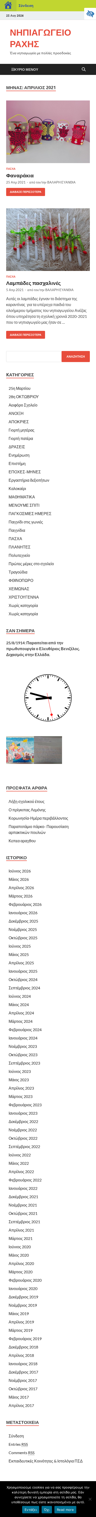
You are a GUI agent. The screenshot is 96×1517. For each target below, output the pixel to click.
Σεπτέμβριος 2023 (24, 1063)
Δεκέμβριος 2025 (23, 921)
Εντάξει (31, 1510)
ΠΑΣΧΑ (11, 168)
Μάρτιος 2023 (20, 1096)
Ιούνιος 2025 (20, 946)
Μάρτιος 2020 (20, 1271)
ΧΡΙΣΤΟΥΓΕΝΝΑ (24, 597)
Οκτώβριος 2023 (23, 1054)
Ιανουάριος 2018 (23, 1363)
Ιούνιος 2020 (20, 1246)
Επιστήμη (17, 463)
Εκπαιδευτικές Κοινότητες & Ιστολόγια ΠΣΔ (46, 1461)
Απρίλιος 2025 (21, 962)
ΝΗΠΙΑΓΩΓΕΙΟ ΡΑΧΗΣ (40, 38)
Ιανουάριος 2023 (23, 1113)
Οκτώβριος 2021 (23, 1213)
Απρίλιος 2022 (21, 1171)
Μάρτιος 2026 (20, 896)
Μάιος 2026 (19, 879)
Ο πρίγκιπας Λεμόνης (27, 809)
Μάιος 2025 (19, 954)
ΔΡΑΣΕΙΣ (17, 446)
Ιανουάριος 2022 (23, 1188)
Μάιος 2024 (19, 1004)
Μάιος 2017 (19, 1397)
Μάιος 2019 (19, 1313)
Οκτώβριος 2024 (23, 979)
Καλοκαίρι (17, 488)
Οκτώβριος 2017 (23, 1388)
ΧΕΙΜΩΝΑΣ (19, 588)
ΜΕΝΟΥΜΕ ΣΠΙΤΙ (24, 505)
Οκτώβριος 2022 (23, 1138)
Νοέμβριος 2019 (23, 1305)
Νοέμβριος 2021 (23, 1205)
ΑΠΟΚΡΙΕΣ (19, 421)
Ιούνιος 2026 (20, 871)
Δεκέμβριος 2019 (23, 1296)
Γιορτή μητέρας (21, 430)
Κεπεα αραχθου (22, 840)
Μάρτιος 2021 (20, 1238)
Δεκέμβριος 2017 (23, 1372)
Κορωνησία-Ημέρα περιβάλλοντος (38, 818)
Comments (21, 1452)
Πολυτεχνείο (19, 555)
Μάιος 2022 (19, 1163)
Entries (18, 1444)
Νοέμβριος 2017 (23, 1380)
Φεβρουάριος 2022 (25, 1180)
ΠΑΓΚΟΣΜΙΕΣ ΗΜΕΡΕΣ (30, 513)
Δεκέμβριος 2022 (23, 1121)
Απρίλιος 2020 (21, 1263)
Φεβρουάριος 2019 (25, 1338)
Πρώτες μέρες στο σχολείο (31, 563)
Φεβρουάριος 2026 (25, 904)
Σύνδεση (25, 5)
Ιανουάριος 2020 (23, 1288)
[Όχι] (89, 1499)
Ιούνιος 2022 (20, 1154)
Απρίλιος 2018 (21, 1355)
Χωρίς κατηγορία (23, 605)
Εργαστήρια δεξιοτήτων (29, 480)
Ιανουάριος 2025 (23, 971)
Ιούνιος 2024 (20, 996)
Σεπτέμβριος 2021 (24, 1221)
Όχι (46, 1510)
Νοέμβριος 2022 (23, 1129)
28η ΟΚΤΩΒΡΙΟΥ (24, 396)
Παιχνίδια (17, 530)
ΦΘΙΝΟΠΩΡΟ (21, 580)
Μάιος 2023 (19, 1079)
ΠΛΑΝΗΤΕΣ (20, 547)
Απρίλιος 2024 (21, 1013)
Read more (65, 1510)
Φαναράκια (20, 175)
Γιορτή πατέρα (21, 438)
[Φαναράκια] (48, 131)
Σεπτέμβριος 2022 (24, 1146)
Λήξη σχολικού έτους (27, 801)
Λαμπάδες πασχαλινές (33, 283)
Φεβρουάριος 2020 (25, 1280)
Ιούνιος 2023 (20, 1071)
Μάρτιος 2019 (20, 1330)
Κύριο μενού (26, 69)
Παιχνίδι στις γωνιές (26, 522)
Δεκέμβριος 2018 (23, 1347)
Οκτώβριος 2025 (23, 937)
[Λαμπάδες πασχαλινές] (48, 239)
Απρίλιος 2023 (21, 1088)
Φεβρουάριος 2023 (25, 1104)
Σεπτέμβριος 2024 (24, 987)
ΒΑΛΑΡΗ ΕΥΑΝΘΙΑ (61, 182)
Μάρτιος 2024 (20, 1021)
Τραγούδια (18, 572)
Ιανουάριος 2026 (23, 912)
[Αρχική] (8, 5)
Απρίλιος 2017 (21, 1405)
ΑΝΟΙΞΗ (16, 413)
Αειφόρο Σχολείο (23, 405)
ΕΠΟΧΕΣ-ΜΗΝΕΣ (25, 471)
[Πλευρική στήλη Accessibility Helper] (90, 14)
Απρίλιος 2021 (21, 1230)
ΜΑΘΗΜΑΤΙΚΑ (22, 496)
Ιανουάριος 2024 (23, 1038)
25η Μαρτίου (20, 388)
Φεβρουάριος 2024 (25, 1029)
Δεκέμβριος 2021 (23, 1196)
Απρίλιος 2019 (21, 1322)
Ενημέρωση (19, 455)
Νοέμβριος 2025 (23, 929)
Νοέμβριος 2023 (23, 1046)
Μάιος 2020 (19, 1255)
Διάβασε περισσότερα (23, 191)
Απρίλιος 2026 (21, 887)
